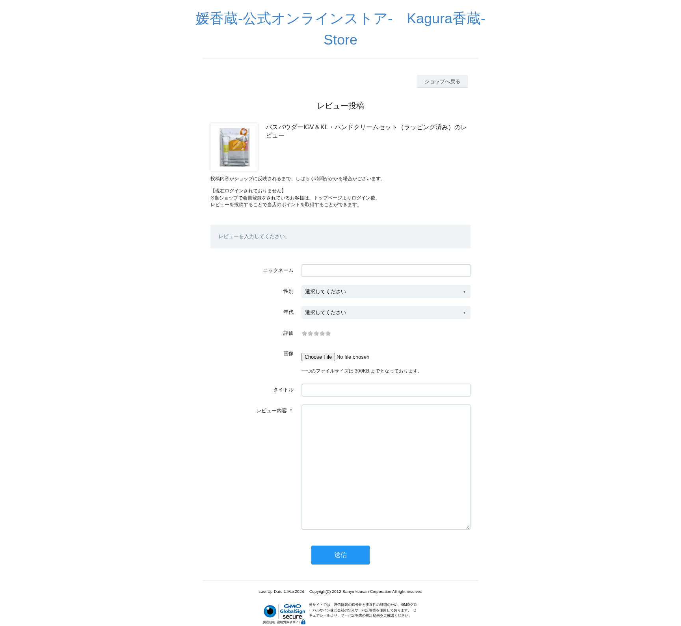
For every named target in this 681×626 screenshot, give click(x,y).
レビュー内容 (271, 411)
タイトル (283, 390)
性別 (288, 291)
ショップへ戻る (442, 81)
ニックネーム (278, 270)
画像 (288, 353)
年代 (288, 312)
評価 (288, 333)
